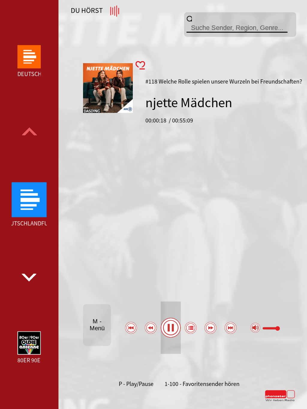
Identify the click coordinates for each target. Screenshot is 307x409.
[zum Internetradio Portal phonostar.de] (280, 400)
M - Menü (97, 324)
